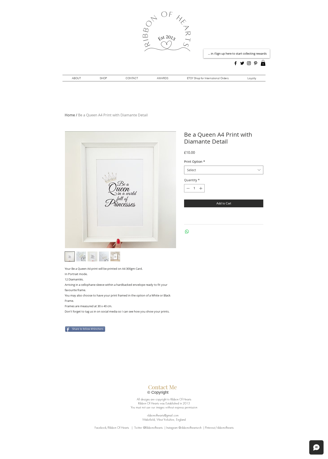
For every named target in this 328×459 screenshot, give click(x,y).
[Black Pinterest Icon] (255, 63)
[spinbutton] (194, 188)
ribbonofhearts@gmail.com (163, 415)
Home (70, 115)
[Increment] (201, 188)
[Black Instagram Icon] (248, 63)
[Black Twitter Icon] (242, 63)
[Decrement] (187, 188)
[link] (263, 63)
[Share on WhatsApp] (187, 231)
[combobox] (223, 170)
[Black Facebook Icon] (235, 63)
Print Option (194, 161)
